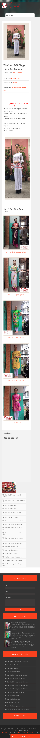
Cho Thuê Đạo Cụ (10, 505)
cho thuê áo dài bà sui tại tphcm (20, 641)
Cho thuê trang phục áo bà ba (14, 521)
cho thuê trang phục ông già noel (13, 565)
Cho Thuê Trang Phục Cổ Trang (12, 496)
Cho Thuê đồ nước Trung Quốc (12, 513)
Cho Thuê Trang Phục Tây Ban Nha (14, 501)
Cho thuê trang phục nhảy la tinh (13, 534)
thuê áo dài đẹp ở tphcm (18, 623)
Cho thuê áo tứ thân (11, 517)
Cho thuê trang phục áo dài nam (12, 528)
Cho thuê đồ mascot (11, 550)
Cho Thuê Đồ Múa (10, 509)
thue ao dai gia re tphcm (18, 632)
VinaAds (32, 732)
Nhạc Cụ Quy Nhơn (22, 732)
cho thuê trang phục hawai (13, 560)
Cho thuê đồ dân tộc (11, 547)
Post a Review (17, 73)
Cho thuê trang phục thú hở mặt (13, 539)
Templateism (5, 732)
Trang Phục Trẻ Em (11, 553)
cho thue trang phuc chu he (13, 557)
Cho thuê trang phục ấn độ (13, 543)
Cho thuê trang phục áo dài (13, 524)
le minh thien (15, 78)
